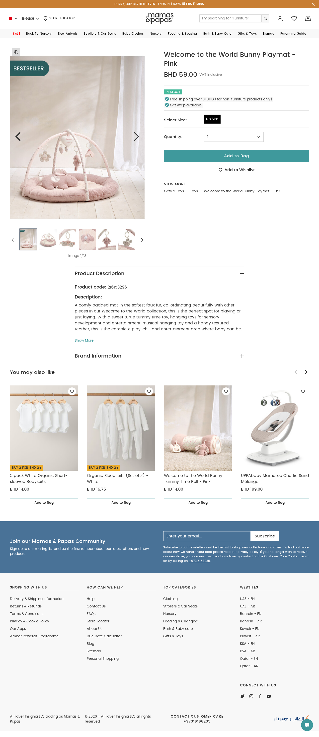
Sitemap (94, 651)
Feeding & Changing (180, 621)
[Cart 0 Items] (308, 18)
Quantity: (173, 137)
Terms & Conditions (26, 614)
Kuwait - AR (250, 636)
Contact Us (96, 606)
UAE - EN (247, 599)
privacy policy (248, 551)
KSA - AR (247, 651)
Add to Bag (44, 503)
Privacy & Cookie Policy (29, 621)
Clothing (170, 599)
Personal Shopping (103, 659)
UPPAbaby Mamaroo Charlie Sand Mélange (275, 479)
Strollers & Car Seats (180, 606)
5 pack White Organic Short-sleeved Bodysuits (39, 479)
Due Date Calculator (104, 636)
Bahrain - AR (251, 621)
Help (90, 599)
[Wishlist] (72, 391)
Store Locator (61, 18)
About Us (94, 629)
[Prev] (18, 136)
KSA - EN (247, 644)
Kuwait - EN (249, 629)
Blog (90, 644)
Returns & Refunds (26, 606)
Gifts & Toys (173, 636)
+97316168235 (199, 560)
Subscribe (265, 536)
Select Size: (175, 120)
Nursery (169, 614)
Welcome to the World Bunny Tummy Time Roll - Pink (193, 479)
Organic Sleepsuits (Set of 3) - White (117, 479)
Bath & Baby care (178, 629)
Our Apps (18, 629)
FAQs (91, 614)
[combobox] (234, 137)
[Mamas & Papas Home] (159, 18)
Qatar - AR (249, 666)
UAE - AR (247, 606)
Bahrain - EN (250, 614)
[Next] (137, 136)
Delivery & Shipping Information (37, 599)
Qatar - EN (249, 659)
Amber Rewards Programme (34, 636)
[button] (16, 33)
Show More (84, 340)
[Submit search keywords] (265, 18)
